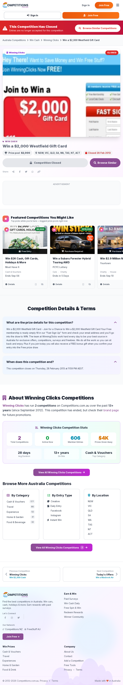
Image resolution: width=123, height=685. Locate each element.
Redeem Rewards (73, 612)
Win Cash (35, 40)
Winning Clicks (51, 40)
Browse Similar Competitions (99, 28)
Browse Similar (107, 162)
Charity (63, 272)
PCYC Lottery (60, 267)
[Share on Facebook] (19, 171)
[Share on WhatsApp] (32, 171)
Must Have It (12, 267)
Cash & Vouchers (13, 272)
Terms (79, 669)
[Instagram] (11, 618)
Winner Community (74, 616)
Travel (6, 656)
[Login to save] (35, 284)
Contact (68, 656)
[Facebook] (5, 618)
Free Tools (70, 665)
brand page (111, 410)
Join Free (104, 5)
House (113, 272)
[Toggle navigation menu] (117, 5)
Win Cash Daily (72, 603)
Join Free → (13, 636)
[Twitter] (18, 618)
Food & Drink (9, 669)
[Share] (13, 171)
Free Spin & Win (72, 607)
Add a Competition (74, 660)
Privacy (68, 669)
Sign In (86, 5)
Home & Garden (11, 665)
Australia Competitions (14, 40)
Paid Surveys (71, 598)
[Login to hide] (42, 284)
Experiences (9, 660)
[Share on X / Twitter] (26, 171)
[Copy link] (38, 171)
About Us (69, 651)
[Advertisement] (61, 195)
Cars (55, 272)
